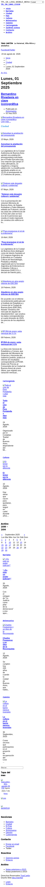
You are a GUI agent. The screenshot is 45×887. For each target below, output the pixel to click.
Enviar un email (12, 844)
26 (18, 548)
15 (2, 545)
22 (2, 548)
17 (10, 545)
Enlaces (9, 860)
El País (9, 826)
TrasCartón (25, 876)
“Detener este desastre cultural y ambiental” (11, 195)
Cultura (9, 18)
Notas (6, 793)
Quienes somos (12, 858)
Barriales (10, 11)
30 (6, 550)
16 (6, 545)
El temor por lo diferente (7, 476)
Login (8, 882)
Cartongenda (12, 25)
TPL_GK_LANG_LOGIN (10, 4)
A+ (2, 73)
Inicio (8, 9)
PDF (3, 788)
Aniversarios (11, 20)
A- (6, 73)
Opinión (9, 23)
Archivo (9, 32)
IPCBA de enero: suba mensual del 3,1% (11, 343)
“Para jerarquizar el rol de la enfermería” (12, 243)
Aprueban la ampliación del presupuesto (12, 145)
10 (10, 542)
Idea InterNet (17, 878)
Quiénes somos (13, 28)
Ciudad (9, 13)
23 (6, 548)
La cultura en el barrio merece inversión (7, 722)
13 (21, 542)
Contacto (10, 30)
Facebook (5, 50)
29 (2, 550)
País (7, 16)
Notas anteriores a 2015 (16, 869)
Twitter (12, 50)
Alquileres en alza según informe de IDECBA (12, 293)
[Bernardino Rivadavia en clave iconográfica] (13, 119)
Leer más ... (6, 122)
